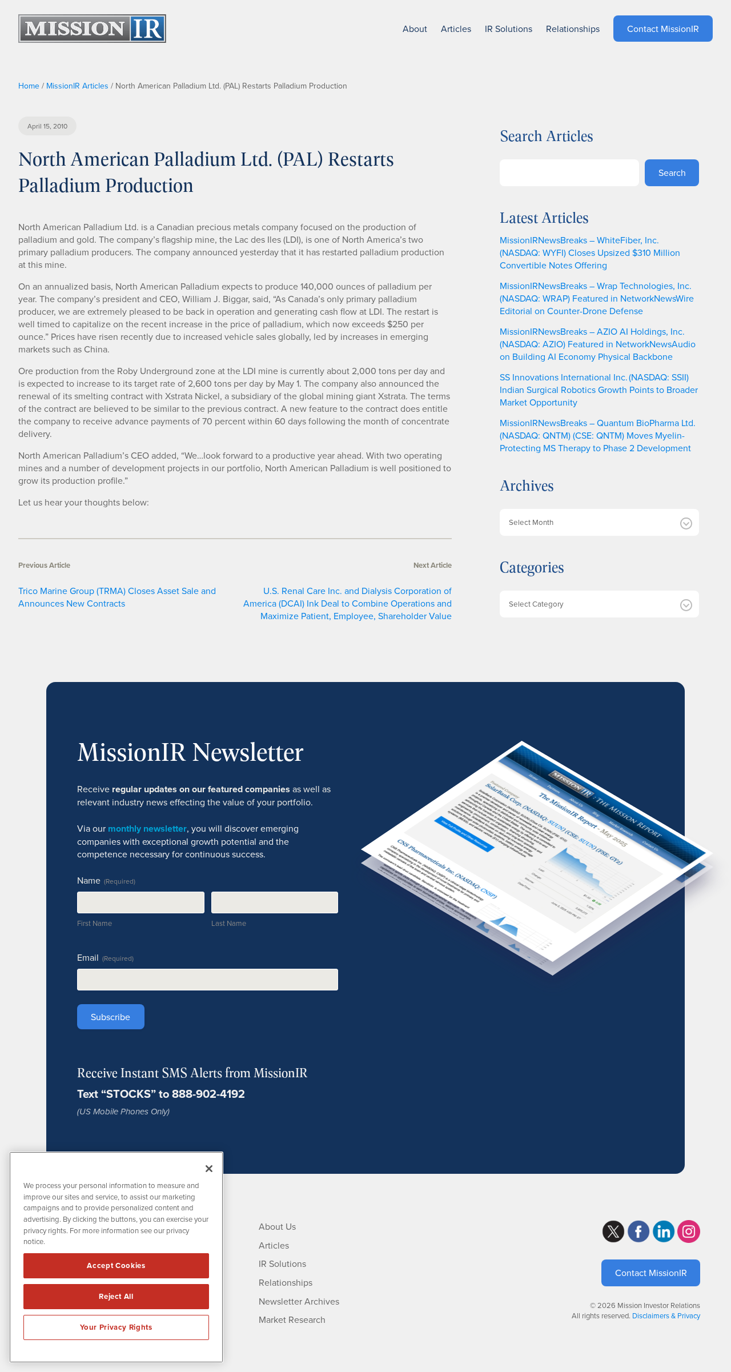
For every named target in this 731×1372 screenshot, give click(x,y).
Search (672, 172)
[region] (116, 1257)
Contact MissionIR (651, 1272)
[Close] (209, 1168)
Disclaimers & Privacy (666, 1315)
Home (28, 85)
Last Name (228, 923)
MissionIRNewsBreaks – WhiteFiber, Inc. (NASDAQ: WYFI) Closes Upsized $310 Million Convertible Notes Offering (590, 252)
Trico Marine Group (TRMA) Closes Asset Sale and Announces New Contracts (117, 596)
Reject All (116, 1296)
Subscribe (110, 1016)
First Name (94, 923)
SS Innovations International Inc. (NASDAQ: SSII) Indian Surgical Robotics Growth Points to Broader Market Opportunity (599, 389)
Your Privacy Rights (116, 1327)
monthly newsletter (147, 828)
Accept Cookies (116, 1265)
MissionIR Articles (77, 85)
